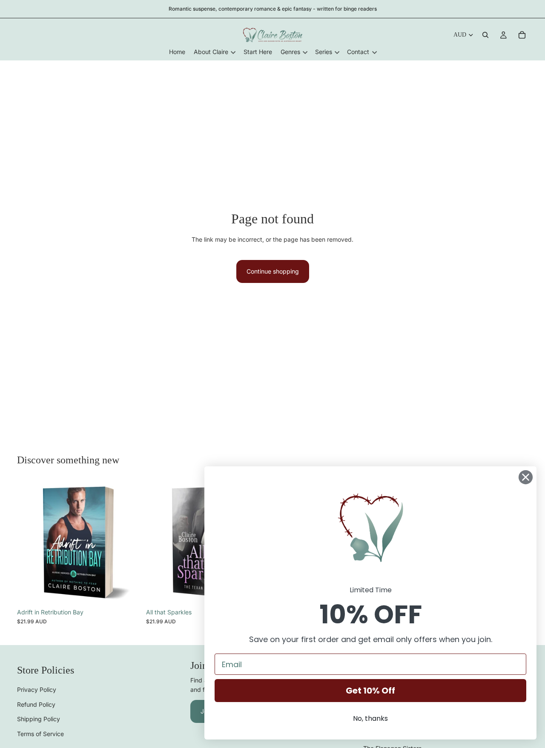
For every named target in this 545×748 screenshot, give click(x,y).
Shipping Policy (38, 719)
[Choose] (127, 591)
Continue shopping (273, 271)
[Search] (485, 35)
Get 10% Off (370, 691)
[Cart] (522, 35)
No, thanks (370, 718)
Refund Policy (36, 704)
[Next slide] (128, 542)
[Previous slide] (30, 542)
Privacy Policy (36, 690)
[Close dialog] (525, 477)
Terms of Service (40, 733)
